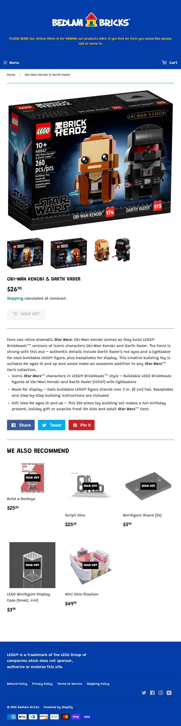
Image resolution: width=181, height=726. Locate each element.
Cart (172, 63)
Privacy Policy (42, 683)
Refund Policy (17, 683)
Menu (14, 63)
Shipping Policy (98, 683)
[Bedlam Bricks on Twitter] (144, 694)
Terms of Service (69, 683)
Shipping (15, 299)
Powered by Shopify (58, 707)
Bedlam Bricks (28, 707)
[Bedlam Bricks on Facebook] (152, 694)
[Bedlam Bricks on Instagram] (160, 694)
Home (11, 74)
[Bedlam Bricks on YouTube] (169, 694)
